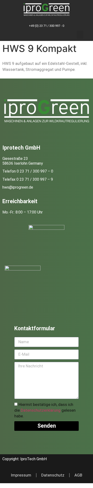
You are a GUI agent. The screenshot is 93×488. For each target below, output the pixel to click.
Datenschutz (52, 475)
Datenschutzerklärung (41, 410)
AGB (78, 475)
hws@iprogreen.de (17, 187)
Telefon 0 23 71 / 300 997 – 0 (27, 171)
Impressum (21, 475)
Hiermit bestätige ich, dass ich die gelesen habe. (45, 410)
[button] (80, 35)
